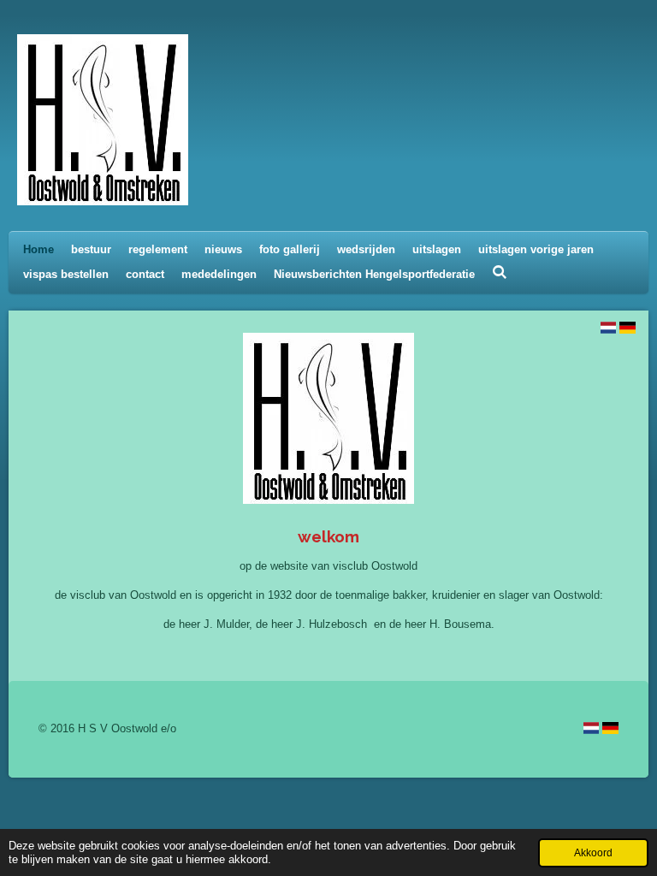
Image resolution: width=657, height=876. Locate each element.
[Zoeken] (499, 272)
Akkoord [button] (593, 852)
